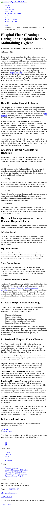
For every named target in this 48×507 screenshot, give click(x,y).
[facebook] (5, 441)
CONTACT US (11, 19)
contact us (4, 429)
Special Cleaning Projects (14, 476)
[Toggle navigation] (26, 2)
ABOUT (8, 8)
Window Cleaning (11, 468)
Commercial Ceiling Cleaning (15, 472)
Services (8, 454)
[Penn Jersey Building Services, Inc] (6, 2)
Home (7, 25)
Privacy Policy (6, 504)
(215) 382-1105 (6, 497)
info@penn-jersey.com (9, 493)
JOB (7, 15)
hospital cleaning (16, 73)
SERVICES (9, 10)
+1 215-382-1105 (13, 489)
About (7, 452)
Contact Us (9, 460)
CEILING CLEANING (13, 13)
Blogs (7, 456)
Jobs (6, 458)
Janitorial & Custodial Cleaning (16, 470)
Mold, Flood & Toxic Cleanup (16, 474)
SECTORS (9, 12)
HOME (8, 6)
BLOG (7, 17)
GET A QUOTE (11, 21)
